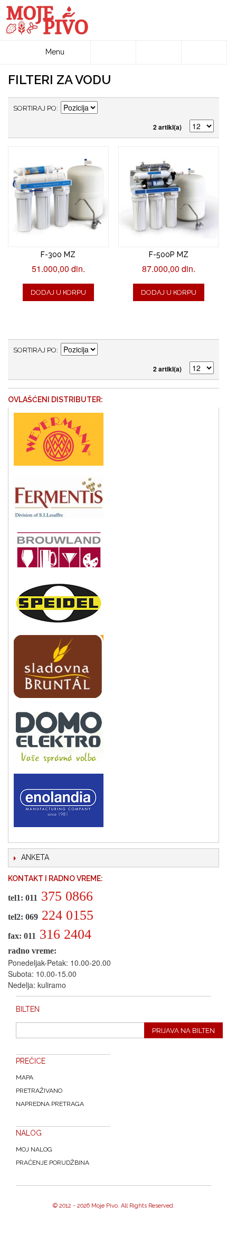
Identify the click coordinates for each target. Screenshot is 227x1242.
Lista (206, 108)
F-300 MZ (58, 254)
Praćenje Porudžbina (52, 1162)
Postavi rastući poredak (107, 108)
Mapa (24, 1077)
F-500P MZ (168, 254)
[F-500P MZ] (168, 196)
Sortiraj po (34, 108)
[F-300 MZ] (58, 196)
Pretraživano (39, 1090)
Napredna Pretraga (50, 1104)
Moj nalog (34, 1149)
